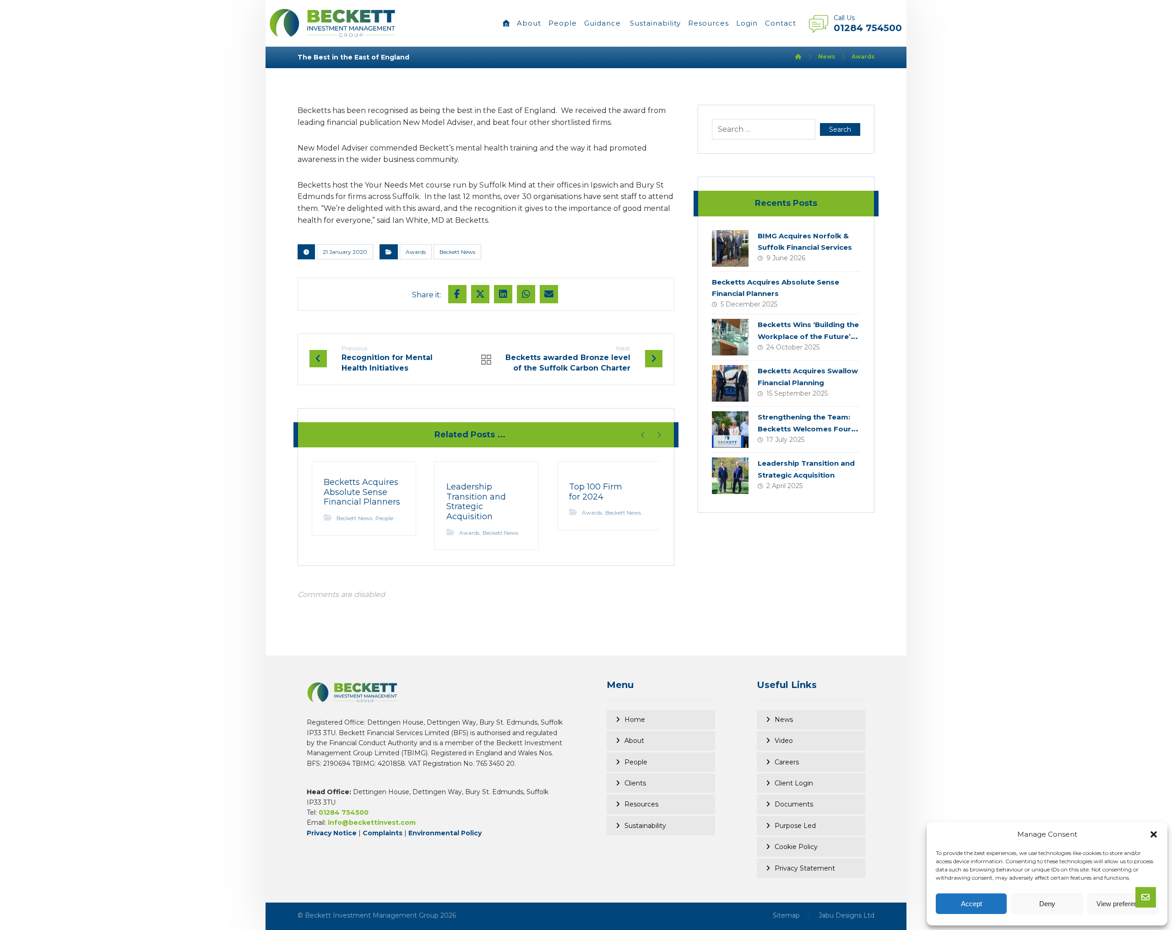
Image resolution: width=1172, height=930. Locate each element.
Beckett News (457, 251)
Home (634, 719)
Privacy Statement (805, 868)
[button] (1153, 834)
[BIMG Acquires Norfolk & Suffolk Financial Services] (730, 248)
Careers (787, 762)
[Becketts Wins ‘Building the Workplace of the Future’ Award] (730, 337)
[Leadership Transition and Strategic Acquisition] (730, 475)
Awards (416, 251)
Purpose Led (795, 826)
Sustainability (645, 826)
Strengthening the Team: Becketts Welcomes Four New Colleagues (804, 428)
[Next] (659, 435)
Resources (641, 804)
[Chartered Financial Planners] (333, 22)
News (784, 719)
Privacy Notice (332, 833)
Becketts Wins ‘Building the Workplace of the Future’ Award (808, 336)
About (634, 740)
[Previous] (643, 435)
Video (784, 740)
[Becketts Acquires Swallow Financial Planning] (730, 383)
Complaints (382, 833)
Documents (794, 804)
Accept (971, 904)
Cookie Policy (796, 847)
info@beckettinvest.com (372, 822)
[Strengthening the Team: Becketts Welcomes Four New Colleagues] (730, 429)
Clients (635, 783)
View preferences (1122, 904)
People (384, 518)
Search (840, 129)
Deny (1047, 904)
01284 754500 (344, 812)
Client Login (794, 783)
